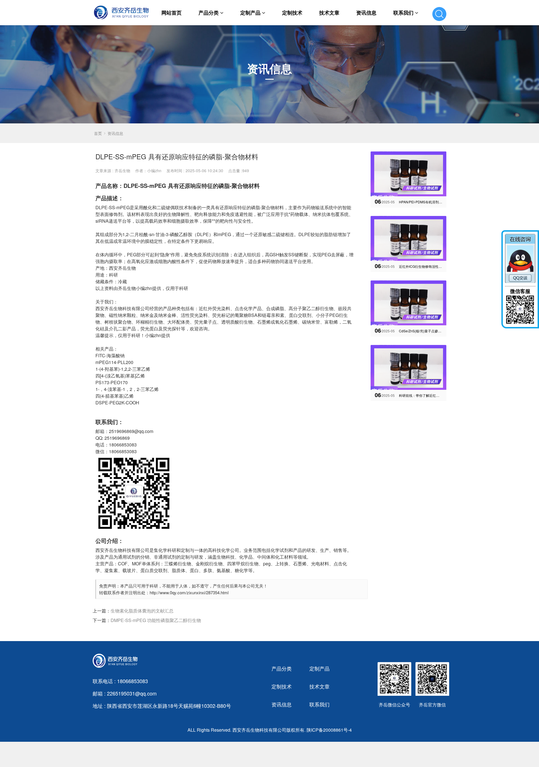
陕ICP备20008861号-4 (329, 730)
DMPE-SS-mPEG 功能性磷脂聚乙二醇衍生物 (156, 620)
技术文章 (329, 12)
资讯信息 (366, 12)
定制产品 (250, 12)
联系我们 (403, 12)
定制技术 (292, 12)
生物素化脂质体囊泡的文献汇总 (142, 610)
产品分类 (208, 12)
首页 (98, 133)
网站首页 (171, 12)
